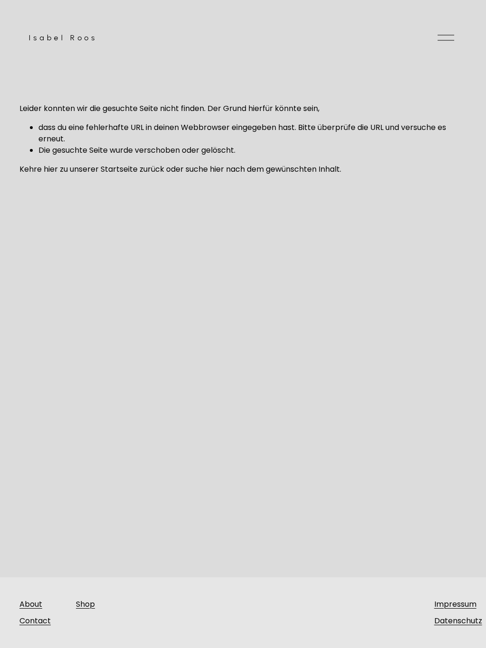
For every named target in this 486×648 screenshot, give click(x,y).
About (30, 604)
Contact (35, 620)
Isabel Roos (63, 37)
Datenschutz (458, 620)
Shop (85, 604)
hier (51, 169)
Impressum (455, 604)
